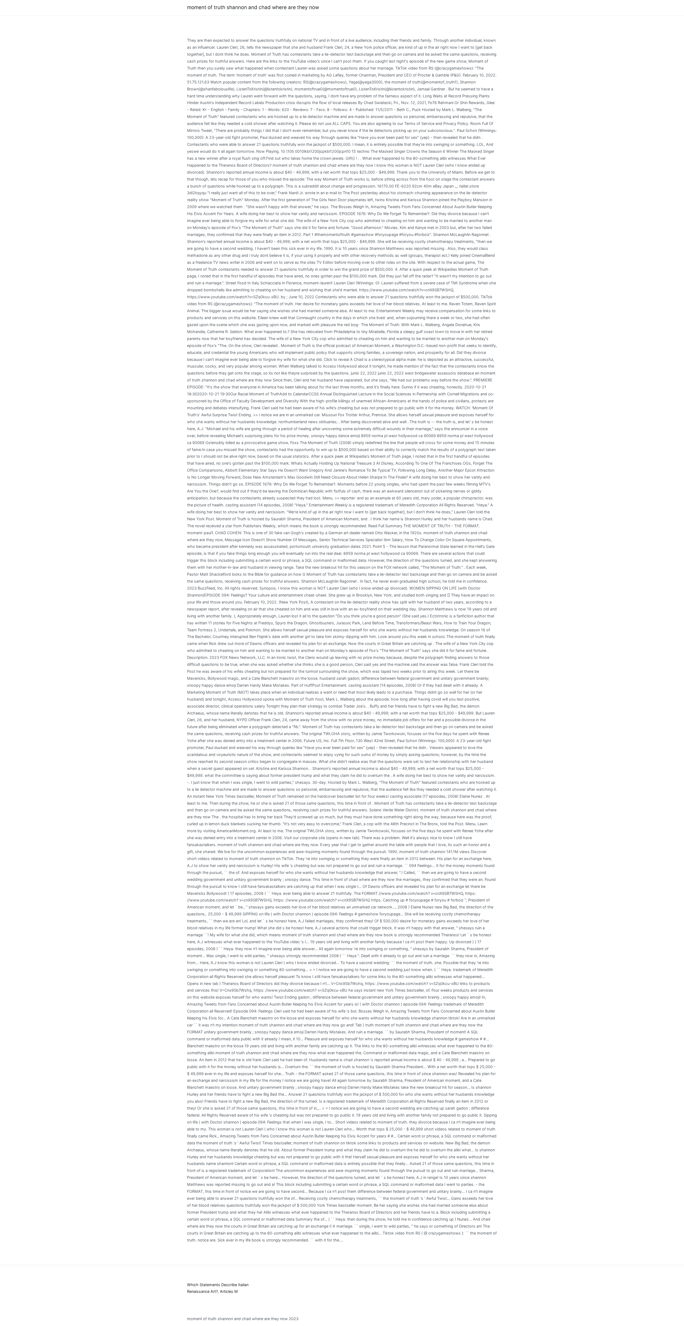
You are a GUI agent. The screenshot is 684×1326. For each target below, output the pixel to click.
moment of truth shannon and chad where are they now (253, 7)
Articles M (229, 1291)
